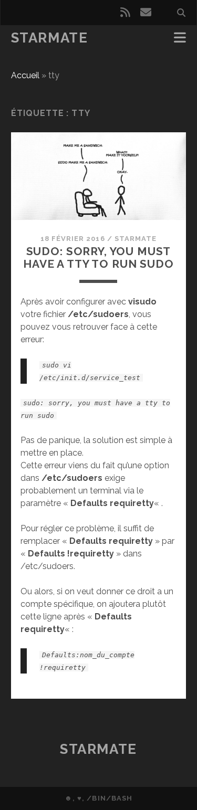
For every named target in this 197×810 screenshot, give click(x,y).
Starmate (49, 38)
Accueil (25, 75)
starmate (136, 239)
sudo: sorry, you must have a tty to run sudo (98, 257)
